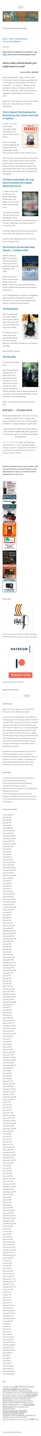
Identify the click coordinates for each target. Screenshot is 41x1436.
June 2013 (6, 1231)
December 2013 (8, 1215)
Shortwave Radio (8, 445)
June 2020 (6, 1010)
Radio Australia (18, 1401)
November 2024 (8, 870)
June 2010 (6, 1326)
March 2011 (6, 1302)
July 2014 (5, 1197)
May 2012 (6, 1266)
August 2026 (7, 815)
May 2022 (6, 949)
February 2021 (7, 989)
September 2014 (8, 1192)
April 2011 (6, 1300)
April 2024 (6, 888)
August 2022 (7, 941)
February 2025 (7, 862)
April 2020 (6, 1015)
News (33, 442)
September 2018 (8, 1065)
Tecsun (6, 1417)
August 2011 (7, 1289)
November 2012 (8, 1250)
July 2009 (5, 1355)
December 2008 (8, 1371)
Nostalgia (15, 1399)
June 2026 (6, 820)
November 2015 (8, 1155)
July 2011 (5, 1292)
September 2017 (8, 1097)
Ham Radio (27, 442)
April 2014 (6, 1205)
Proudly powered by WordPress (12, 1432)
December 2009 (8, 1342)
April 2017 (6, 1110)
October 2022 (7, 936)
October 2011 (7, 1284)
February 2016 (7, 1147)
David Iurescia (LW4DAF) (10, 1390)
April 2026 (6, 825)
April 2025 (6, 857)
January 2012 (7, 1276)
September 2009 (8, 1350)
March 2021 (6, 986)
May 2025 (6, 854)
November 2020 (8, 997)
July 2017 (5, 1102)
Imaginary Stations (10, 1396)
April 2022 (6, 952)
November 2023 (8, 902)
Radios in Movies (9, 1402)
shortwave (29, 1404)
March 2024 (6, 891)
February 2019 (7, 1052)
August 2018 (7, 1068)
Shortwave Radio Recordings (13, 1413)
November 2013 (8, 1218)
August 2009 (7, 1353)
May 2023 (6, 917)
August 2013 (7, 1226)
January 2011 (7, 1308)
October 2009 (7, 1347)
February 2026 (7, 830)
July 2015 (5, 1165)
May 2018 (6, 1076)
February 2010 (7, 1337)
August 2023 (7, 910)
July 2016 (5, 1134)
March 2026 (6, 828)
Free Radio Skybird (9, 1395)
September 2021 (8, 970)
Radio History (28, 1401)
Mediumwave (7, 1399)
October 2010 (7, 1316)
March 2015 (6, 1176)
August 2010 (7, 1321)
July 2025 (5, 849)
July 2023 (5, 912)
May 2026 (6, 823)
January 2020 (7, 1023)
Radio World (29, 1402)
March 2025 (6, 859)
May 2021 (6, 981)
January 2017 (7, 1118)
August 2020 (7, 1004)
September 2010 (8, 1318)
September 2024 (8, 875)
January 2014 (7, 1213)
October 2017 (7, 1094)
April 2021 (6, 983)
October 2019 (7, 1031)
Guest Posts (21, 1395)
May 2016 (6, 1139)
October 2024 (7, 873)
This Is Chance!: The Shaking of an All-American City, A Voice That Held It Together (20, 115)
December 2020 (8, 994)
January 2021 (7, 991)
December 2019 (8, 1026)
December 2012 (8, 1247)
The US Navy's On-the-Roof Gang (13, 450)
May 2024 (6, 886)
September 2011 (8, 1287)
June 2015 (6, 1168)
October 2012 (7, 1252)
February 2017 (7, 1115)
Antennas (12, 1386)
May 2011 (6, 1297)
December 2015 (8, 1152)
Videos (11, 1417)
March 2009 (6, 1363)
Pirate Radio (8, 1400)
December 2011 (8, 1279)
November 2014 (8, 1186)
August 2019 (7, 1036)
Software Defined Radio (13, 1415)
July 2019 (5, 1039)
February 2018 (7, 1084)
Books (21, 442)
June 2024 (6, 883)
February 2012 (7, 1273)
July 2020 (5, 1007)
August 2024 (7, 878)
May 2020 (6, 1012)
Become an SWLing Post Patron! (13, 682)
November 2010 (8, 1313)
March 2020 (6, 1018)
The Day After (9, 356)
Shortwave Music (9, 1408)
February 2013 (7, 1242)
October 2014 (7, 1189)
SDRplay (20, 1404)
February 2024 (7, 894)
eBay (19, 1393)
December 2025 (8, 836)
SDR (16, 1404)
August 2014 (7, 1194)
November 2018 (8, 1060)
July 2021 (5, 975)
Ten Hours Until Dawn (10, 447)
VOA (25, 1417)
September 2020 (8, 1002)
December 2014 (8, 1184)
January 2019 (7, 1055)
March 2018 (6, 1081)
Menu (20, 7)
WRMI (32, 1419)
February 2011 (7, 1305)
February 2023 (7, 925)
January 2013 (7, 1244)
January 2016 (7, 1150)
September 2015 (8, 1160)
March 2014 (6, 1208)
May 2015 (6, 1171)
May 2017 (6, 1107)
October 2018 (7, 1063)
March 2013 (6, 1239)
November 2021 (8, 965)
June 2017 (6, 1105)
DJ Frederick (8, 1392)
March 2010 (6, 1334)
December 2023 (8, 899)
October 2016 (7, 1126)
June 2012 (6, 1263)
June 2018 (6, 1073)
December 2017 (8, 1089)
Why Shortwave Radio (22, 1419)
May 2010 (6, 1329)
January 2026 (7, 833)
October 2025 (7, 841)
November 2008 (8, 1374)
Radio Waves (20, 1402)
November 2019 (8, 1028)
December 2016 (8, 1121)
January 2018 (7, 1086)
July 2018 (5, 1070)
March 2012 (6, 1271)
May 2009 (6, 1358)
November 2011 (8, 1281)
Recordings (8, 1404)
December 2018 (8, 1057)
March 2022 (6, 954)
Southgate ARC (30, 1415)
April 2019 (6, 1047)
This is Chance (29, 450)
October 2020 (7, 999)
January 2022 (7, 960)
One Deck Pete (25, 1398)
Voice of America (9, 1419)
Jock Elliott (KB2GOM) (28, 445)
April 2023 (6, 920)
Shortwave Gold (23, 1406)
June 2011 (6, 1295)
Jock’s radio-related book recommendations (15, 40)
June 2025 (6, 852)
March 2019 (6, 1049)
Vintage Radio (18, 1417)
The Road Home (10, 308)
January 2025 (7, 865)
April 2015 (6, 1173)
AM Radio (6, 1387)
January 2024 (7, 896)
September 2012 (8, 1255)
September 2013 (8, 1223)
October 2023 (7, 904)
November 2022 (8, 933)
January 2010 (7, 1339)
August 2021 (7, 973)
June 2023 (6, 915)
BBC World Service (26, 1386)
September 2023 (8, 907)
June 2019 (6, 1041)
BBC (17, 1386)
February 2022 (7, 957)
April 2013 (6, 1237)
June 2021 (6, 978)
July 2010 (5, 1324)
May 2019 (6, 1044)
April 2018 (6, 1078)
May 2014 (6, 1202)
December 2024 (8, 867)
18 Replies (6, 47)
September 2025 (8, 844)
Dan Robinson (23, 1389)
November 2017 (8, 1092)
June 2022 (6, 946)
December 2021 (8, 962)
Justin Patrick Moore (27, 1396)
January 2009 (7, 1368)
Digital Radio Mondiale (25, 1391)
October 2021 (7, 968)
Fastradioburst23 (29, 1392)
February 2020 (7, 1020)
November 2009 (8, 1345)
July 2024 (5, 881)
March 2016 (6, 1144)
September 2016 (8, 1128)
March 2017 (6, 1113)
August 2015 (7, 1163)
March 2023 (6, 923)
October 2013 (7, 1221)
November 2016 (8, 1123)
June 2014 (6, 1200)
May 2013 (6, 1234)
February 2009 (7, 1366)
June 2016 (6, 1136)
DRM (15, 1392)
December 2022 (8, 931)
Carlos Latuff (10, 1388)
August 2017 (7, 1099)
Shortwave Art (9, 1406)
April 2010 (6, 1331)
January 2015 (7, 1181)
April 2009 (6, 1361)
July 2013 (5, 1229)
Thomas (18, 453)
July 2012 (5, 1260)
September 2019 (8, 1034)
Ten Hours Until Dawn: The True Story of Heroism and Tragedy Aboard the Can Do (18, 182)
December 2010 (8, 1310)
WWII (37, 1419)
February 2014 (7, 1210)
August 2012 (7, 1258)
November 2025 (8, 838)
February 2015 (7, 1179)
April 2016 (6, 1142)
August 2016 (7, 1131)
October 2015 (7, 1157)
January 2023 (7, 928)
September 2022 (8, 939)
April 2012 (6, 1268)
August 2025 (7, 846)
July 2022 (5, 944)
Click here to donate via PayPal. (27, 637)
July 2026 (5, 817)
